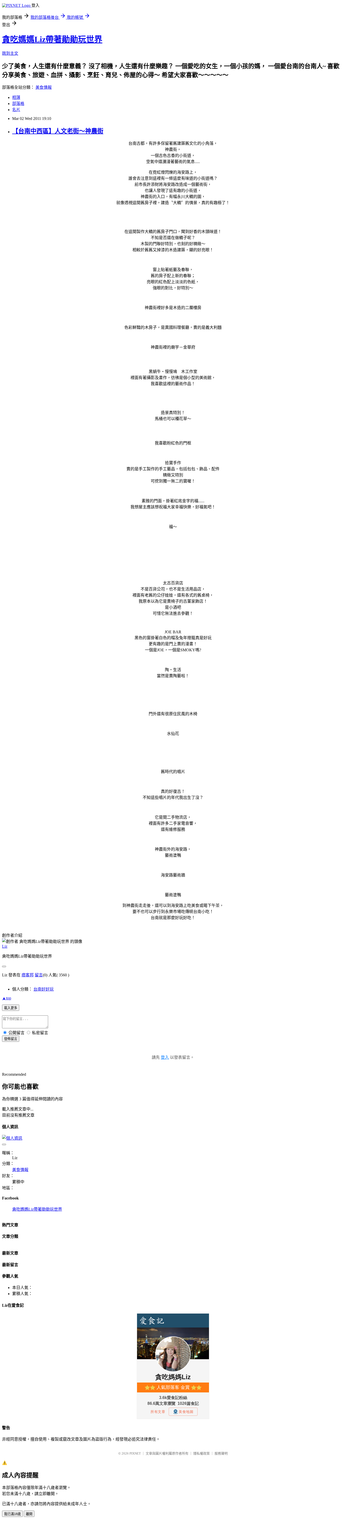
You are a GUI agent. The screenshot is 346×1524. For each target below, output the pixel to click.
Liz (4, 946)
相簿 (16, 97)
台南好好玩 (43, 989)
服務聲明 (221, 1453)
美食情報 (43, 87)
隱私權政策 (201, 1453)
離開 (29, 1514)
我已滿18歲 (12, 1514)
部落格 (18, 103)
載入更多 (10, 1008)
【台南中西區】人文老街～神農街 (57, 131)
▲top (6, 998)
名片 (16, 109)
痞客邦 (28, 975)
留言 (39, 975)
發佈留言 (10, 1039)
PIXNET (135, 1453)
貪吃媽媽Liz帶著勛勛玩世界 (52, 39)
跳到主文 (10, 53)
